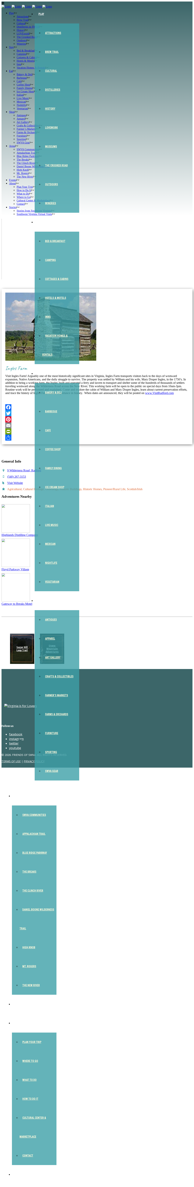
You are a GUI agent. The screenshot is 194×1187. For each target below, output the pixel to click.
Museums (51, 146)
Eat (40, 373)
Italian (49, 506)
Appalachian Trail (33, 833)
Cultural (51, 70)
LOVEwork (51, 127)
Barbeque (51, 411)
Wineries (50, 203)
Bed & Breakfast (55, 241)
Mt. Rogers (29, 966)
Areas (19, 796)
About (20, 1023)
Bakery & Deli (53, 392)
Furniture (51, 733)
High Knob (28, 947)
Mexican (50, 543)
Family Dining (53, 468)
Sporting (51, 752)
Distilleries (52, 89)
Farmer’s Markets (56, 695)
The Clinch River (32, 890)
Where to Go (30, 1060)
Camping (50, 260)
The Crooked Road (56, 165)
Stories (21, 1174)
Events (20, 1004)
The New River (31, 985)
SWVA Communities (34, 814)
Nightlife (51, 562)
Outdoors (51, 184)
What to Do (29, 1079)
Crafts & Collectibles (59, 676)
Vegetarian (52, 581)
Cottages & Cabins (56, 278)
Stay (41, 222)
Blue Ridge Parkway (34, 852)
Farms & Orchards (56, 714)
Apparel (50, 638)
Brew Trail (52, 51)
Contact (27, 1155)
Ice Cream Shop (54, 487)
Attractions (53, 32)
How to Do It (30, 1098)
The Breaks (29, 871)
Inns (48, 316)
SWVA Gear (51, 771)
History (50, 108)
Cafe (48, 430)
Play (41, 14)
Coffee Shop (53, 449)
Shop (41, 600)
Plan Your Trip (31, 1042)
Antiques (51, 619)
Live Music (51, 525)
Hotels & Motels (55, 297)
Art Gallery (52, 657)
